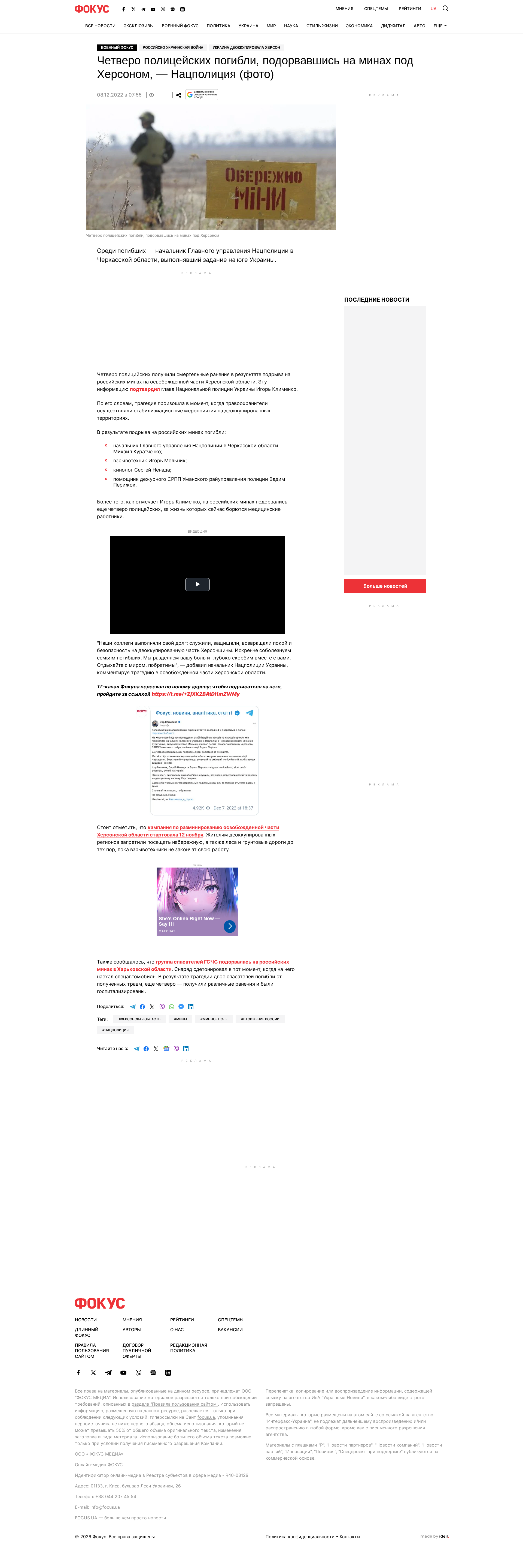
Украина (249, 25)
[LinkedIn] (182, 9)
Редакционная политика (188, 1348)
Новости (86, 1319)
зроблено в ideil (434, 1536)
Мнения (344, 9)
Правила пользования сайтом (92, 1350)
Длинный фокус (86, 1332)
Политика (218, 25)
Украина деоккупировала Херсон (246, 48)
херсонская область (140, 1019)
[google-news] (153, 1372)
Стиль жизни (322, 25)
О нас (177, 1329)
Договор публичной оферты (137, 1350)
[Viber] (163, 9)
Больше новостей (385, 586)
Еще (438, 25)
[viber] (138, 1372)
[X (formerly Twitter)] (133, 9)
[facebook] (78, 1372)
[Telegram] (143, 9)
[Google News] (173, 9)
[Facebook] (124, 9)
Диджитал (393, 25)
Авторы (132, 1329)
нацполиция (117, 1030)
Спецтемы (376, 9)
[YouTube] (153, 9)
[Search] (445, 8)
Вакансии (230, 1329)
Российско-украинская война (173, 48)
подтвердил (145, 389)
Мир (271, 25)
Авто (419, 25)
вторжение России (261, 1019)
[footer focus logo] (100, 1303)
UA (434, 9)
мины (181, 1019)
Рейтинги (410, 9)
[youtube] (123, 1372)
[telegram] (108, 1372)
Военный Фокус (180, 25)
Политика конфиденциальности (300, 1536)
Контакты (350, 1536)
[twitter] (93, 1372)
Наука (291, 25)
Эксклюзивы (139, 25)
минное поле (215, 1019)
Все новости (100, 25)
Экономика (359, 25)
